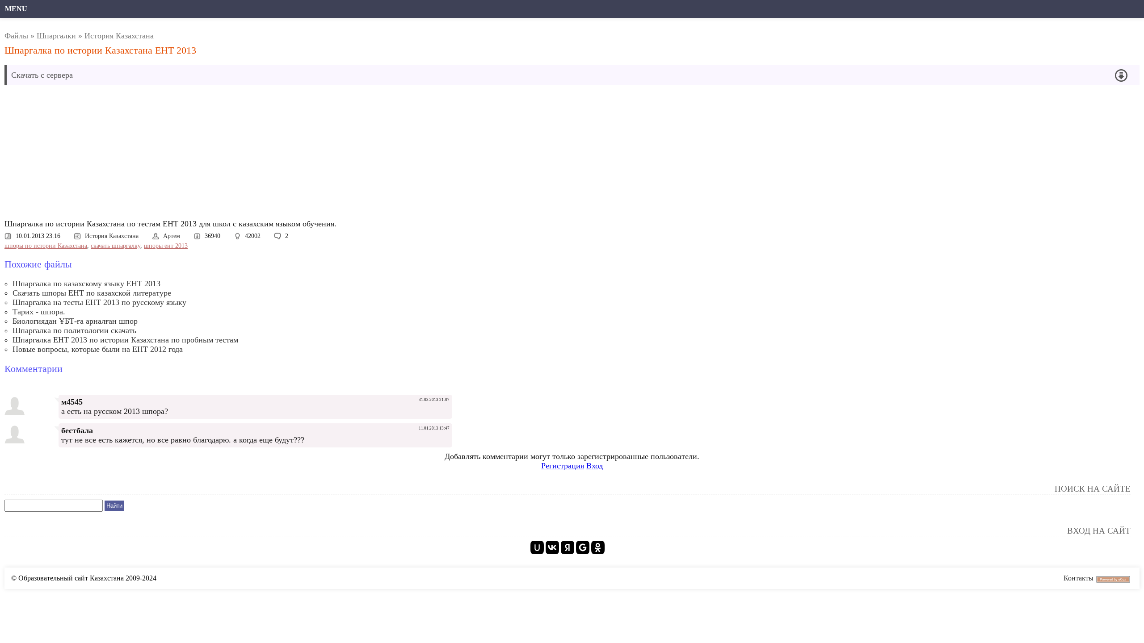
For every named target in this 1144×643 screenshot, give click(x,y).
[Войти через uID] (537, 547)
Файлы (16, 35)
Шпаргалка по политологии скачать (74, 330)
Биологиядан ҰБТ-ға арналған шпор (75, 321)
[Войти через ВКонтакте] (552, 547)
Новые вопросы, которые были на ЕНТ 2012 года (98, 349)
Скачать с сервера (42, 75)
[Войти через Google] (582, 547)
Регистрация (562, 465)
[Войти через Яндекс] (567, 547)
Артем (171, 236)
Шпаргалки (56, 35)
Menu (16, 9)
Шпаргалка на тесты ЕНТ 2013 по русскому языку (99, 302)
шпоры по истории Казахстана (45, 245)
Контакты (1079, 578)
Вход (594, 465)
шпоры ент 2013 (166, 245)
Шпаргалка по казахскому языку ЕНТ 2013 (86, 283)
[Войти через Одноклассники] (598, 547)
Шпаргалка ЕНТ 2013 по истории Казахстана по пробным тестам (125, 339)
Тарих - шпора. (39, 311)
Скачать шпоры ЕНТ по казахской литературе (92, 292)
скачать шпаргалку (115, 245)
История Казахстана (119, 35)
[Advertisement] (275, 154)
